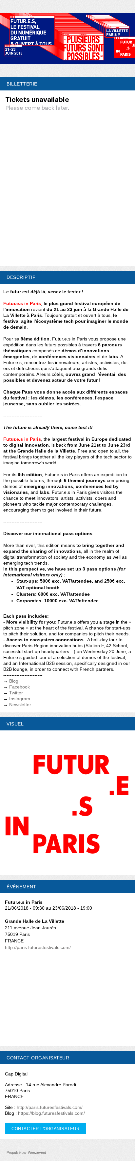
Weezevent (37, 1152)
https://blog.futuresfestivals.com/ (51, 1113)
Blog (13, 681)
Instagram (19, 698)
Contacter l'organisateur (45, 1128)
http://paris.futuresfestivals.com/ (38, 947)
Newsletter (20, 704)
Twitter (16, 692)
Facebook (19, 686)
